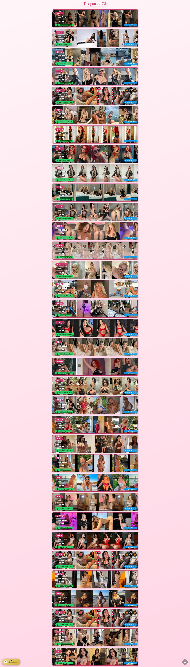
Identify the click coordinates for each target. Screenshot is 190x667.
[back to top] (185, 662)
